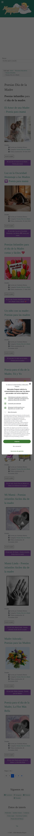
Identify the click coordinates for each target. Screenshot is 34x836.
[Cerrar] (30, 384)
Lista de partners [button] (23, 425)
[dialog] (17, 418)
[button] (17, 412)
